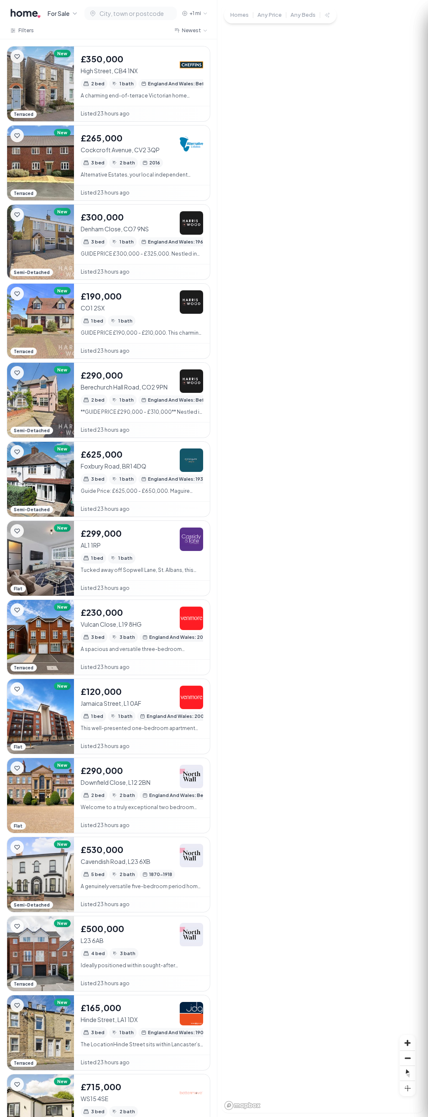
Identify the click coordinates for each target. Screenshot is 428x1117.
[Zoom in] (407, 1042)
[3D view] (407, 1088)
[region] (323, 558)
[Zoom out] (407, 1058)
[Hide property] (34, 56)
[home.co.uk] (25, 13)
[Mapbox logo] (242, 1105)
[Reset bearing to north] (407, 1073)
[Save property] (17, 56)
